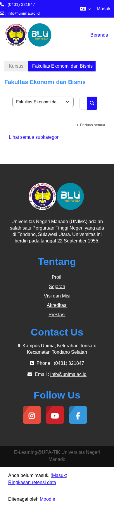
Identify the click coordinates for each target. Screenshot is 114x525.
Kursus (16, 66)
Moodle (47, 499)
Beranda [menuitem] (99, 35)
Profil (57, 277)
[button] (85, 9)
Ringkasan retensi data (32, 482)
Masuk (103, 8)
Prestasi (57, 314)
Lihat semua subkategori (34, 137)
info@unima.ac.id (24, 13)
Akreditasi (57, 305)
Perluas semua (92, 125)
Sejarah (57, 286)
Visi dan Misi (57, 295)
